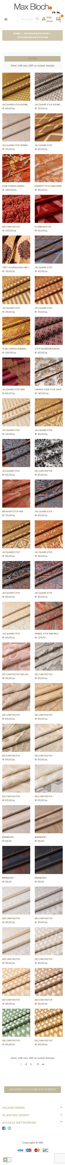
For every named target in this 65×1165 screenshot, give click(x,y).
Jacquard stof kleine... (15, 104)
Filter (32, 58)
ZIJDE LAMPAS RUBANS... (14, 348)
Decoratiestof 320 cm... (15, 674)
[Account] (43, 19)
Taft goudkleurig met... (16, 267)
